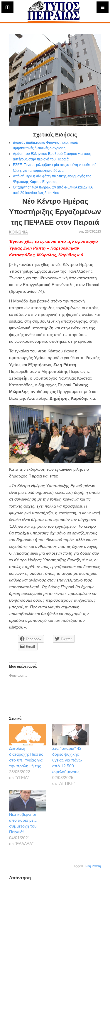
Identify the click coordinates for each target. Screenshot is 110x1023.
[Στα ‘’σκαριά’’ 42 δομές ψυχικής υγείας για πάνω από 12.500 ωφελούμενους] (70, 734)
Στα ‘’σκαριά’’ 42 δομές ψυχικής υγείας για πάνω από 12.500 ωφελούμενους (67, 760)
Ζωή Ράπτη (92, 866)
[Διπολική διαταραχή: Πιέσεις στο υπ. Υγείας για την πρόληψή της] (27, 734)
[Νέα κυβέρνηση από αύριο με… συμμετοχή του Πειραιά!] (27, 800)
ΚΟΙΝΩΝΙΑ (18, 232)
